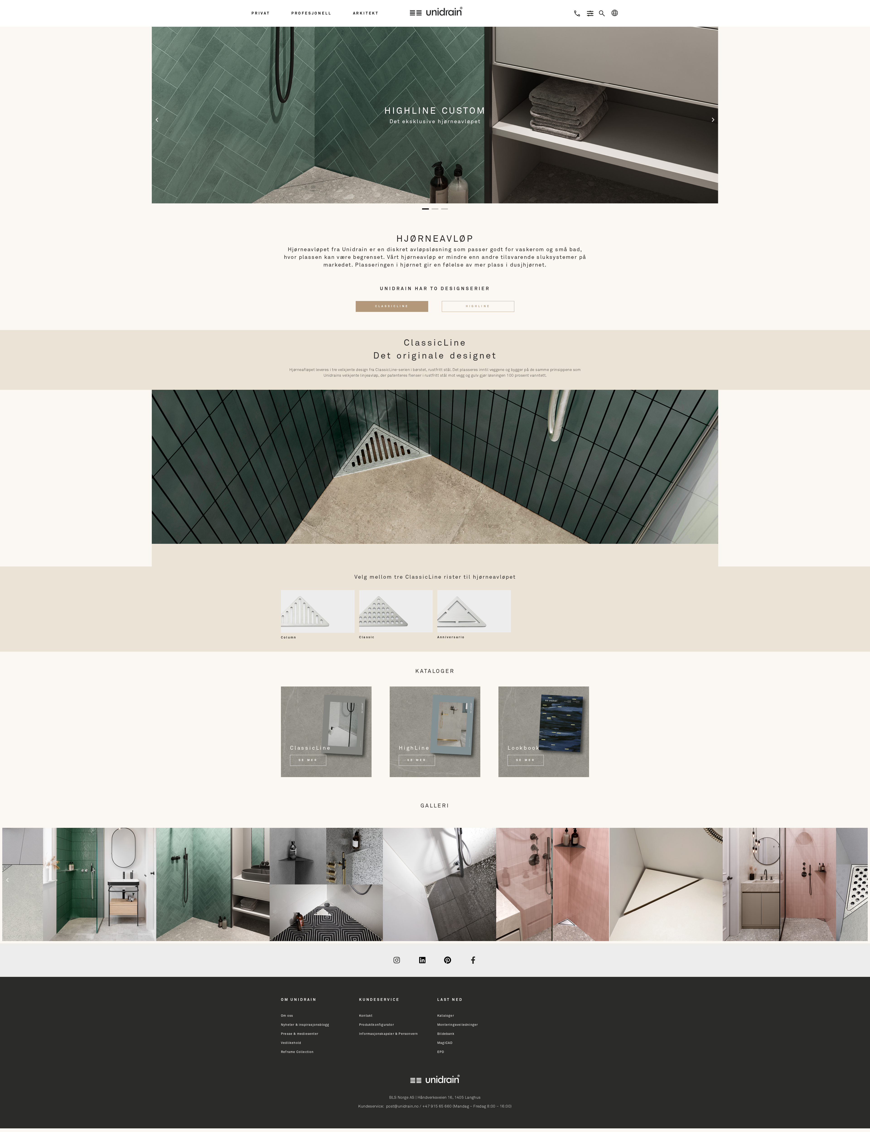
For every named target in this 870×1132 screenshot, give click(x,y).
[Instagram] (396, 960)
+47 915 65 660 (437, 1106)
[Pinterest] (447, 960)
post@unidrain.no (402, 1106)
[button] (270, 13)
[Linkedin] (422, 960)
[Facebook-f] (473, 960)
